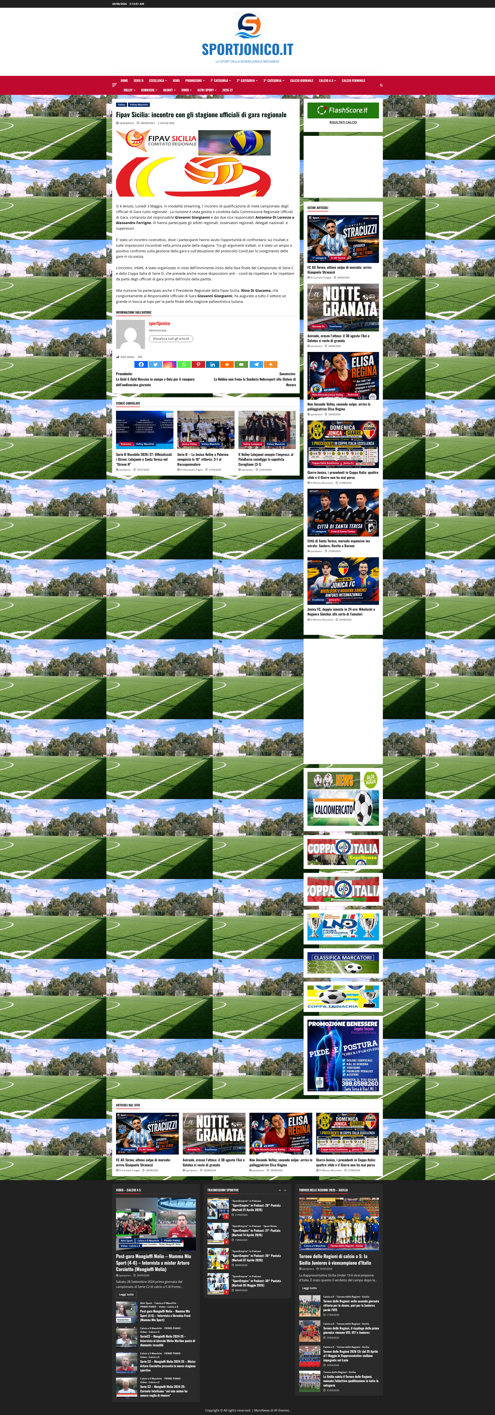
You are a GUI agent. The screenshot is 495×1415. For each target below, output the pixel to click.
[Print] (227, 364)
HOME (124, 80)
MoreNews (262, 1410)
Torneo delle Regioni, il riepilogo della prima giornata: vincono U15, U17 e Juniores (309, 1331)
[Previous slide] (279, 1190)
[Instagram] (170, 364)
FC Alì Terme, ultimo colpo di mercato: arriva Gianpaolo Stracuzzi (339, 270)
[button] (114, 85)
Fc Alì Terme (338, 257)
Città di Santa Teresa (343, 531)
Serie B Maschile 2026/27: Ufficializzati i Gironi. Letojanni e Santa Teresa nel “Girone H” (144, 459)
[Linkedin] (212, 364)
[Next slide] (285, 1190)
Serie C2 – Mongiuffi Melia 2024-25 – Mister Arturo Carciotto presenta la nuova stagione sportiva (126, 1362)
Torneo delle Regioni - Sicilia (346, 1245)
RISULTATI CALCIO (343, 122)
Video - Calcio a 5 (130, 1245)
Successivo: (255, 379)
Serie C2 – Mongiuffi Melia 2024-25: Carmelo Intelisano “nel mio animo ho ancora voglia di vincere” (126, 1387)
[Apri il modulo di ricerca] (381, 85)
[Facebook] (141, 364)
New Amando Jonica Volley (327, 394)
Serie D (138, 80)
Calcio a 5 (326, 80)
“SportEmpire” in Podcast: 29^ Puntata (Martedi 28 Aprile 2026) (218, 1249)
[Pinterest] (198, 364)
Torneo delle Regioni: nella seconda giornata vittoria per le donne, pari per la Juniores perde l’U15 (309, 1306)
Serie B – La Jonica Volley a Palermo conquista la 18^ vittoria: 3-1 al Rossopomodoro (203, 459)
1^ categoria (219, 80)
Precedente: (155, 379)
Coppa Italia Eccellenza (325, 463)
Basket (168, 90)
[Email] (241, 364)
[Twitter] (155, 364)
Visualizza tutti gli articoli (171, 338)
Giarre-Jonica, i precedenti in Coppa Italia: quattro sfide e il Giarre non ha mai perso (342, 475)
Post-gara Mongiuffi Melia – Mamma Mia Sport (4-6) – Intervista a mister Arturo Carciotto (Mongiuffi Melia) (153, 1262)
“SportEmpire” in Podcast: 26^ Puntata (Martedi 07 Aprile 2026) (218, 1199)
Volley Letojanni (252, 444)
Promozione (193, 80)
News (176, 80)
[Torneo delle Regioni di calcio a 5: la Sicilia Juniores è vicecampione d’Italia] (339, 1224)
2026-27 (227, 90)
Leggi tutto (128, 1295)
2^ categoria (246, 80)
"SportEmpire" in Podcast (246, 1217)
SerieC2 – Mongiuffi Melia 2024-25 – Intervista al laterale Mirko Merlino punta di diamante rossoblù (126, 1337)
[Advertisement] (343, 167)
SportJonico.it (247, 48)
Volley (128, 90)
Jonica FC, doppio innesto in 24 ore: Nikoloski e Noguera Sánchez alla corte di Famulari (341, 611)
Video (185, 90)
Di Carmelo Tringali (320, 277)
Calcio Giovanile (301, 80)
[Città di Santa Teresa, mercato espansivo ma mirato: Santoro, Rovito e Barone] (343, 513)
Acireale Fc (318, 326)
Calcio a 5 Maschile (148, 1240)
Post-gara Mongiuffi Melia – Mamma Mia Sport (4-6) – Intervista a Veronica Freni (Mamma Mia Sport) (126, 1312)
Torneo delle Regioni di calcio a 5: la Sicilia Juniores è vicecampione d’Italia (335, 1259)
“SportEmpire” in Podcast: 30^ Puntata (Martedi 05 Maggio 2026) (218, 1224)
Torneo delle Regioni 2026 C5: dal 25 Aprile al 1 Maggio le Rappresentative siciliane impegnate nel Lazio (309, 1356)
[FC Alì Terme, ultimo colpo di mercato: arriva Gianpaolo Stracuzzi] (343, 239)
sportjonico (126, 123)
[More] (270, 364)
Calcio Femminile (353, 80)
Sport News (270, 1242)
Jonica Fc (349, 463)
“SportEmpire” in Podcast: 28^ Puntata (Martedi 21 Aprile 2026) (218, 1274)
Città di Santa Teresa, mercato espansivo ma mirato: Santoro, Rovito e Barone (338, 543)
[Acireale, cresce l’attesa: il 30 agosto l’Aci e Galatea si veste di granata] (343, 307)
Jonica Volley (189, 444)
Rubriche (147, 90)
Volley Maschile (139, 104)
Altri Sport (205, 90)
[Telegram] (256, 364)
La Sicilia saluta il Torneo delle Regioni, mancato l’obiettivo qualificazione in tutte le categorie (309, 1381)
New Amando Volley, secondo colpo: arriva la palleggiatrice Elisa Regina (338, 406)
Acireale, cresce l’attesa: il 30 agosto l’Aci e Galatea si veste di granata (338, 338)
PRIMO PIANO (172, 1240)
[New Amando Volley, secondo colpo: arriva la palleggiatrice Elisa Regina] (343, 376)
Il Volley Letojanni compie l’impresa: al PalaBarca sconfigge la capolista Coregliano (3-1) (265, 459)
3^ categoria (273, 80)
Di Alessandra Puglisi (191, 469)
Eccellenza (156, 80)
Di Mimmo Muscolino (321, 483)
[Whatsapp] (184, 364)
